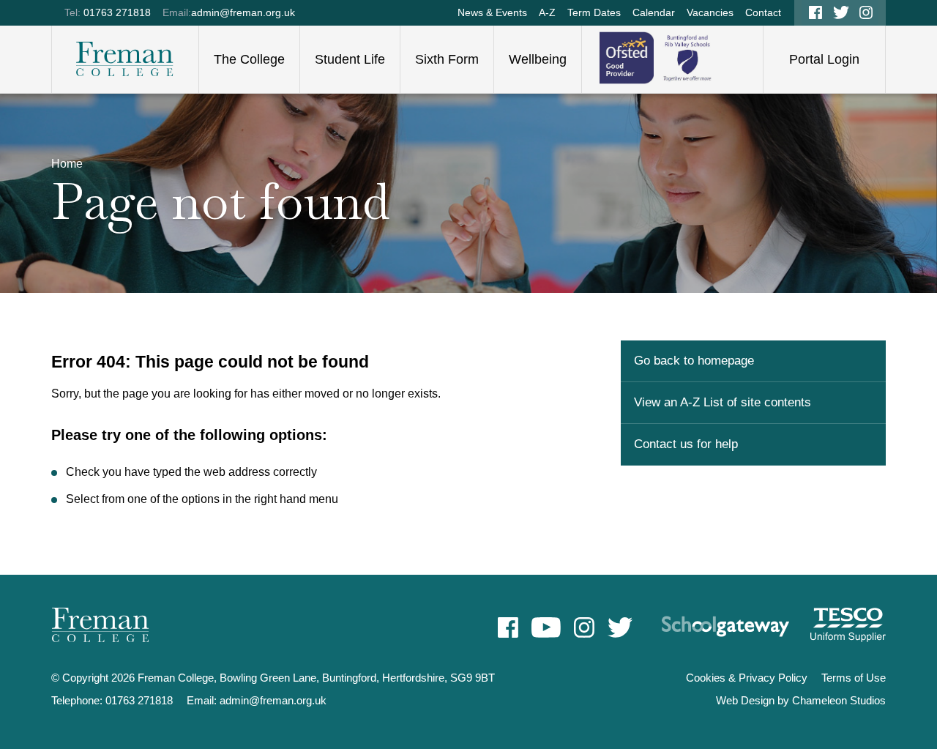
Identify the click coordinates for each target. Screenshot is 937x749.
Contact (763, 12)
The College (249, 59)
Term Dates (594, 12)
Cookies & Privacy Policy (746, 677)
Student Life (350, 59)
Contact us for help (686, 444)
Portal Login (824, 59)
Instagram (866, 13)
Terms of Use (853, 677)
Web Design (745, 700)
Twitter (841, 13)
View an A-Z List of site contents (722, 402)
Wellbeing (538, 59)
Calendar (653, 12)
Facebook (815, 13)
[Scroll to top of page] (100, 625)
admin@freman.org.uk (243, 12)
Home (67, 163)
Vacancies (710, 12)
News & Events (492, 12)
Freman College (125, 59)
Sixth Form (447, 59)
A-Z (547, 12)
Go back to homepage (694, 361)
